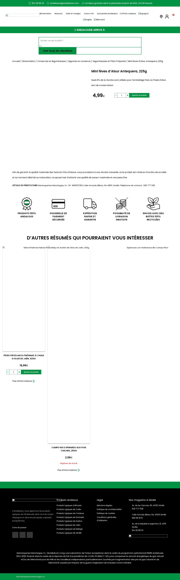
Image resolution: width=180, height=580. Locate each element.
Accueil (16, 61)
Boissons (58, 13)
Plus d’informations (22, 381)
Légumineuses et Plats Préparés (109, 61)
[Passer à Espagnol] (143, 14)
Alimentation (45, 13)
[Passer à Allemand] (99, 20)
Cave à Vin (89, 13)
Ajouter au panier (139, 95)
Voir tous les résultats (57, 51)
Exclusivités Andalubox (107, 13)
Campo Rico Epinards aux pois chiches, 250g (69, 449)
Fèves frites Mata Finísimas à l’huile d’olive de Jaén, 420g (24, 357)
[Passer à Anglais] (87, 20)
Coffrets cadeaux (128, 13)
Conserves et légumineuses (51, 61)
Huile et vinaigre (73, 13)
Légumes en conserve (79, 61)
